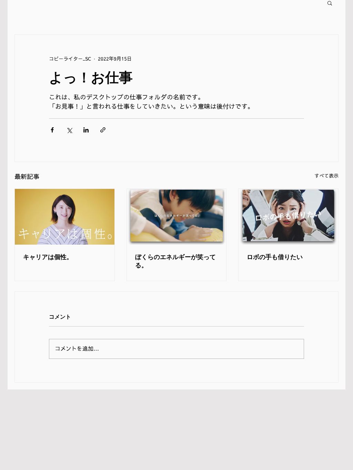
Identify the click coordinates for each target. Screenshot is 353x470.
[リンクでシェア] (103, 130)
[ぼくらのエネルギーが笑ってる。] (176, 217)
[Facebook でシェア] (52, 130)
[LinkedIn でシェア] (86, 130)
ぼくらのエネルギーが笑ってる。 (175, 261)
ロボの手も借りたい (275, 257)
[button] (329, 3)
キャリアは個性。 (48, 257)
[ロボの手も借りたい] (288, 217)
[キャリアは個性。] (64, 217)
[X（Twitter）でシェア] (69, 130)
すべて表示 (326, 175)
